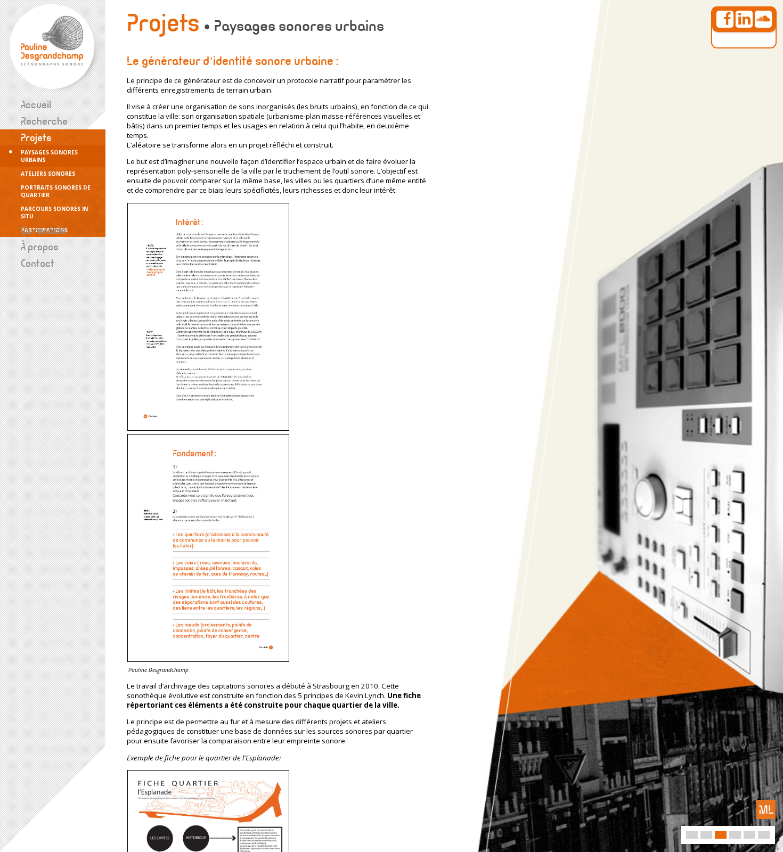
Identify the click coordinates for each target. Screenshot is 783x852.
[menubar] (52, 191)
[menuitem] (52, 104)
